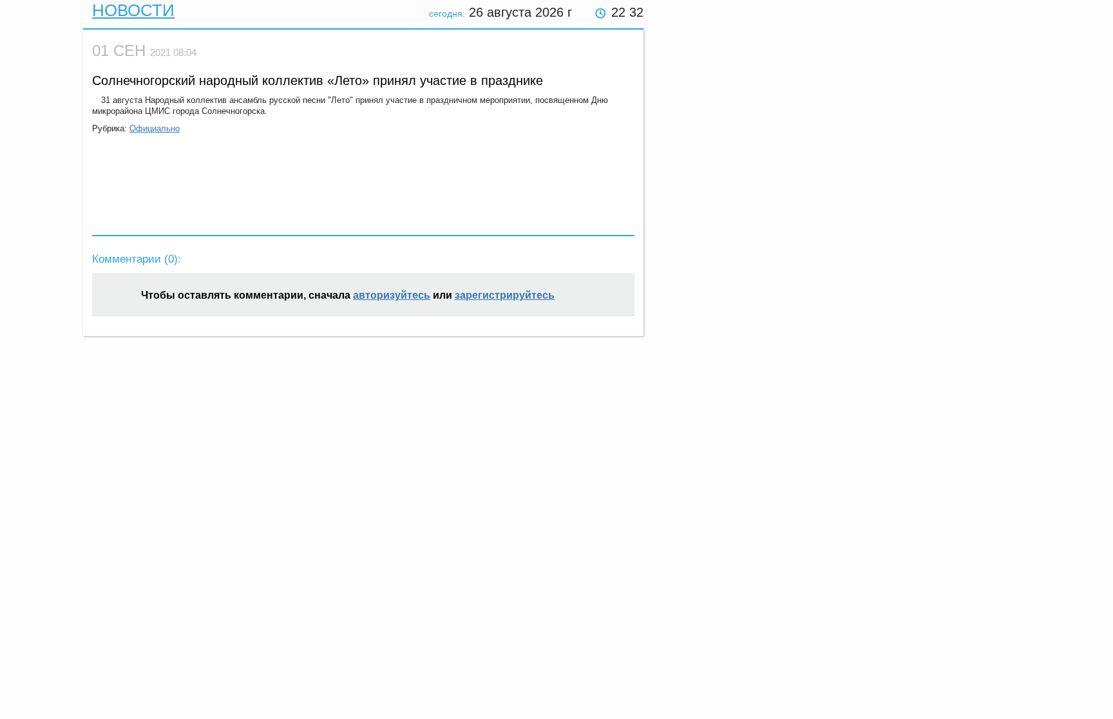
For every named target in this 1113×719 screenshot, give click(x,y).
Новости (133, 10)
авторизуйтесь (391, 295)
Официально (154, 128)
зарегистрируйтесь (505, 295)
